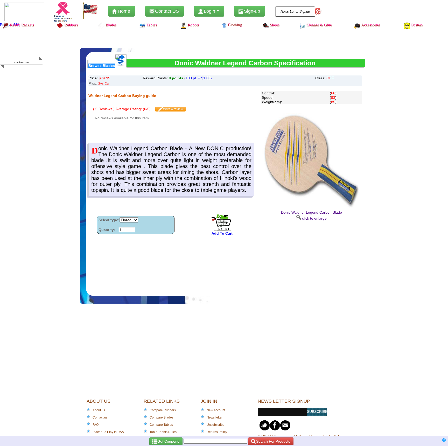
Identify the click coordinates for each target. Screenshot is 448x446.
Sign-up (251, 11)
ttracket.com (21, 62)
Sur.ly (31, 72)
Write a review (172, 109)
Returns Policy (217, 432)
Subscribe (317, 411)
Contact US (166, 11)
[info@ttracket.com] (285, 425)
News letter (214, 417)
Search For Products (272, 441)
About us (99, 410)
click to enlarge (311, 215)
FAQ (96, 425)
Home (123, 11)
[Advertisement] (309, 257)
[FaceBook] (275, 425)
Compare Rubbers (163, 410)
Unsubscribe (216, 425)
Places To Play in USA (108, 432)
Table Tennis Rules (163, 432)
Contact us (100, 417)
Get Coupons (167, 441)
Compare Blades (161, 417)
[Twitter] (265, 425)
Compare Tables (161, 425)
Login (209, 11)
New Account (216, 410)
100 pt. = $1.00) (199, 78)
